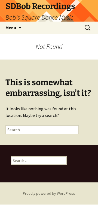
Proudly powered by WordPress (49, 193)
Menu (10, 27)
